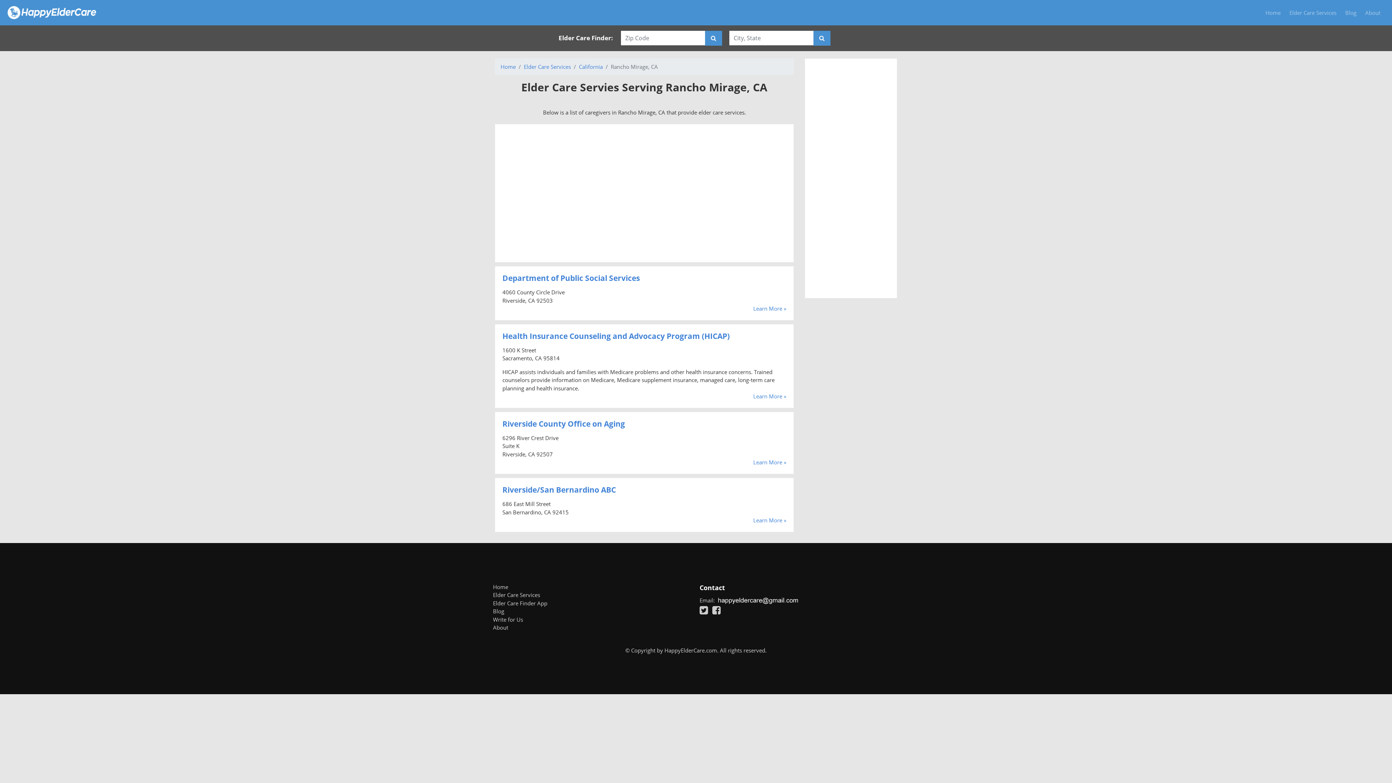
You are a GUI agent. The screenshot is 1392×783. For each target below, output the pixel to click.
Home (1273, 12)
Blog (1350, 12)
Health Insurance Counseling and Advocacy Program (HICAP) (616, 336)
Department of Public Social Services (571, 278)
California (591, 66)
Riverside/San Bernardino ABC (559, 490)
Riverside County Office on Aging (563, 424)
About (1372, 12)
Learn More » (769, 308)
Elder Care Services (1313, 12)
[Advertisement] (644, 193)
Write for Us (508, 619)
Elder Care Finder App (520, 603)
